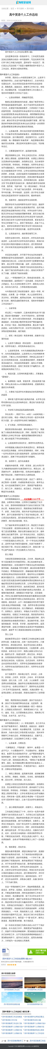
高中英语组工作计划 (9, 1020)
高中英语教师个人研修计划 (34, 1027)
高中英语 (30, 9)
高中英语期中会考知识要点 (34, 1017)
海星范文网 (21, 1046)
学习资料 (20, 9)
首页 (12, 9)
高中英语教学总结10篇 (32, 1020)
